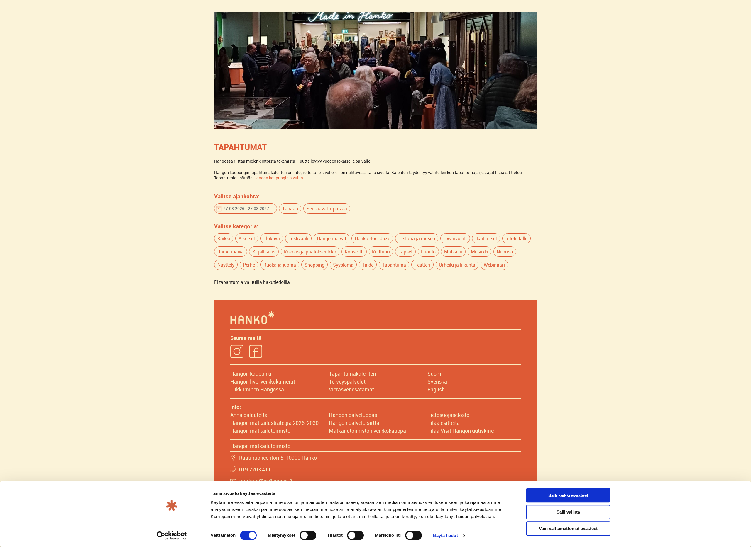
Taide (367, 265)
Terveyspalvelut (347, 381)
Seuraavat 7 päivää (327, 208)
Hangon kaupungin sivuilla (278, 177)
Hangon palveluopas (353, 414)
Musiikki (479, 251)
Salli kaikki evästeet (568, 495)
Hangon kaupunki (250, 373)
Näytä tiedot (445, 535)
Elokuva (271, 238)
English (436, 389)
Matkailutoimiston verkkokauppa (367, 430)
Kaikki (223, 238)
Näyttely (225, 265)
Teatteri (422, 265)
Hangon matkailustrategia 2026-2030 (274, 422)
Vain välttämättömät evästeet (568, 528)
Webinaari (494, 265)
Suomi (435, 373)
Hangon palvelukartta (354, 422)
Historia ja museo (416, 238)
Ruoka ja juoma (279, 265)
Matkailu (453, 251)
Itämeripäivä (230, 251)
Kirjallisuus (263, 251)
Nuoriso (505, 251)
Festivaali (298, 238)
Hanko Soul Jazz (372, 238)
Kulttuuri (381, 251)
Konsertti (354, 251)
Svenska (437, 381)
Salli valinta (568, 511)
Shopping (314, 265)
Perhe (249, 265)
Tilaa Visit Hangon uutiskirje (460, 430)
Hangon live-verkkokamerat (262, 381)
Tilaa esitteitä (443, 422)
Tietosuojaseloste (448, 414)
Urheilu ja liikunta (457, 265)
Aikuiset (247, 238)
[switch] (308, 535)
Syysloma (343, 265)
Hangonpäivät (331, 238)
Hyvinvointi (455, 238)
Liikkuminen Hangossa (257, 389)
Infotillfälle (516, 238)
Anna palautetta (249, 414)
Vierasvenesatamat (351, 389)
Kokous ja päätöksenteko (310, 251)
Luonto (428, 251)
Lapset (405, 251)
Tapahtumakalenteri (352, 373)
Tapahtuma (394, 265)
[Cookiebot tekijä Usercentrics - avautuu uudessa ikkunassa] (171, 535)
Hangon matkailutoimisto (260, 430)
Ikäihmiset (486, 238)
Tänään (290, 208)
